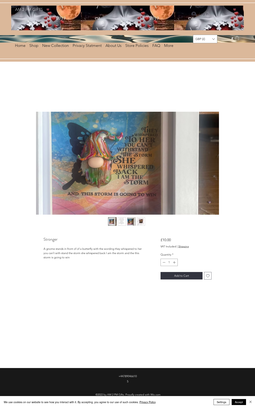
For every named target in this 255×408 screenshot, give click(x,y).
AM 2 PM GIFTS (29, 9)
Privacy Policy (147, 402)
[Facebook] (232, 39)
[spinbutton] (169, 262)
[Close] (250, 402)
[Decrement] (163, 262)
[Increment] (174, 262)
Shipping (183, 246)
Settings (221, 402)
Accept (239, 402)
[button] (237, 38)
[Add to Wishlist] (208, 276)
